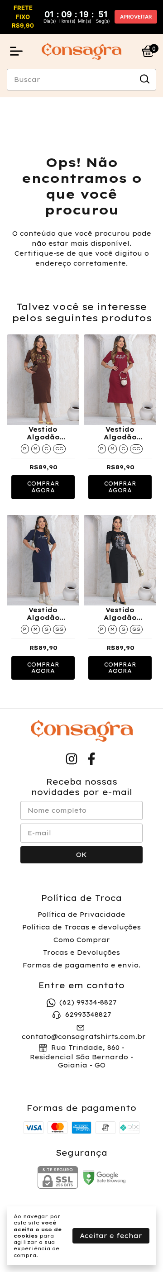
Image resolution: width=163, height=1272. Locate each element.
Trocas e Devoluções (81, 952)
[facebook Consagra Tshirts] (91, 759)
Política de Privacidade (81, 914)
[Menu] (18, 51)
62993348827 (88, 1014)
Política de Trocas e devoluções (81, 927)
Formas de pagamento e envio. (81, 965)
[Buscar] (144, 79)
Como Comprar (81, 940)
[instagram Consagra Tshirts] (72, 759)
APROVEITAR (136, 17)
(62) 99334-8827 (87, 1002)
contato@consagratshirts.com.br (84, 1037)
